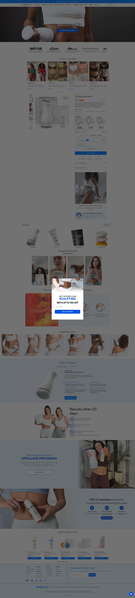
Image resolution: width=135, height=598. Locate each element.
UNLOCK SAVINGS (67, 311)
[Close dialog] (81, 280)
